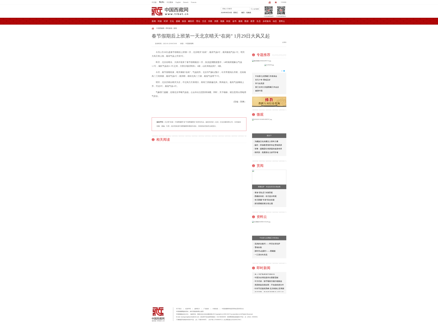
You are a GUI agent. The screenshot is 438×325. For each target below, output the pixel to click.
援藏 (178, 21)
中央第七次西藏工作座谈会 (266, 76)
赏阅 (260, 165)
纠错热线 (215, 309)
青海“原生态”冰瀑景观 (264, 193)
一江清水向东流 (261, 255)
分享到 (284, 42)
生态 (259, 21)
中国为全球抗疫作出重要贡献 (266, 275)
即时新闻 (169, 28)
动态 (275, 21)
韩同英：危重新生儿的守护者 (266, 152)
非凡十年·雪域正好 (262, 80)
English (178, 2)
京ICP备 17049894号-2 (216, 319)
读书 (234, 21)
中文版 (154, 2)
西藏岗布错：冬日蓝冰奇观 (265, 196)
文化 (172, 21)
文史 (204, 21)
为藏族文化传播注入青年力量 (266, 141)
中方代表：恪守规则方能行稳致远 (268, 278)
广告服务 (206, 309)
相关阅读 (163, 139)
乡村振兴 (267, 21)
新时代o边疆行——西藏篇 (265, 251)
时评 (166, 21)
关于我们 (179, 309)
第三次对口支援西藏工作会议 (267, 87)
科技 (228, 21)
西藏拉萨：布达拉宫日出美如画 (269, 187)
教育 (252, 21)
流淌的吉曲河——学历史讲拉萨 (267, 244)
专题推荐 (263, 55)
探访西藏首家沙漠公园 (264, 203)
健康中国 (258, 91)
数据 (246, 21)
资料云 (282, 21)
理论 (198, 21)
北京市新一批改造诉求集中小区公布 (269, 289)
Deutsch (185, 2)
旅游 (184, 21)
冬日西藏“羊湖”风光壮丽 (264, 200)
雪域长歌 (258, 247)
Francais (193, 2)
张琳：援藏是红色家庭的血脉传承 (268, 149)
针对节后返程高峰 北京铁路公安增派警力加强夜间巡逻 (269, 286)
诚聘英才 (197, 309)
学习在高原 (259, 83)
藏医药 (191, 21)
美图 (216, 21)
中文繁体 (170, 2)
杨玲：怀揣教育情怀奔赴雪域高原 (268, 145)
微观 (240, 21)
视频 (222, 21)
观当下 (269, 135)
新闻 (154, 21)
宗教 (210, 21)
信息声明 (188, 309)
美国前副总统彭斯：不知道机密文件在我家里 (269, 282)
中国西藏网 (160, 28)
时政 (160, 21)
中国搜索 (283, 2)
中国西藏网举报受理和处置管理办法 (233, 309)
